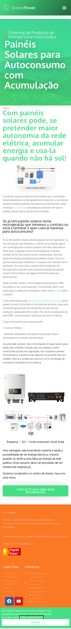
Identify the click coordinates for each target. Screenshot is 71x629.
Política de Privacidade (31, 617)
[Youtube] (18, 601)
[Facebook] (9, 601)
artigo (57, 290)
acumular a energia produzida (44, 300)
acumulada (19, 207)
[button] (64, 7)
